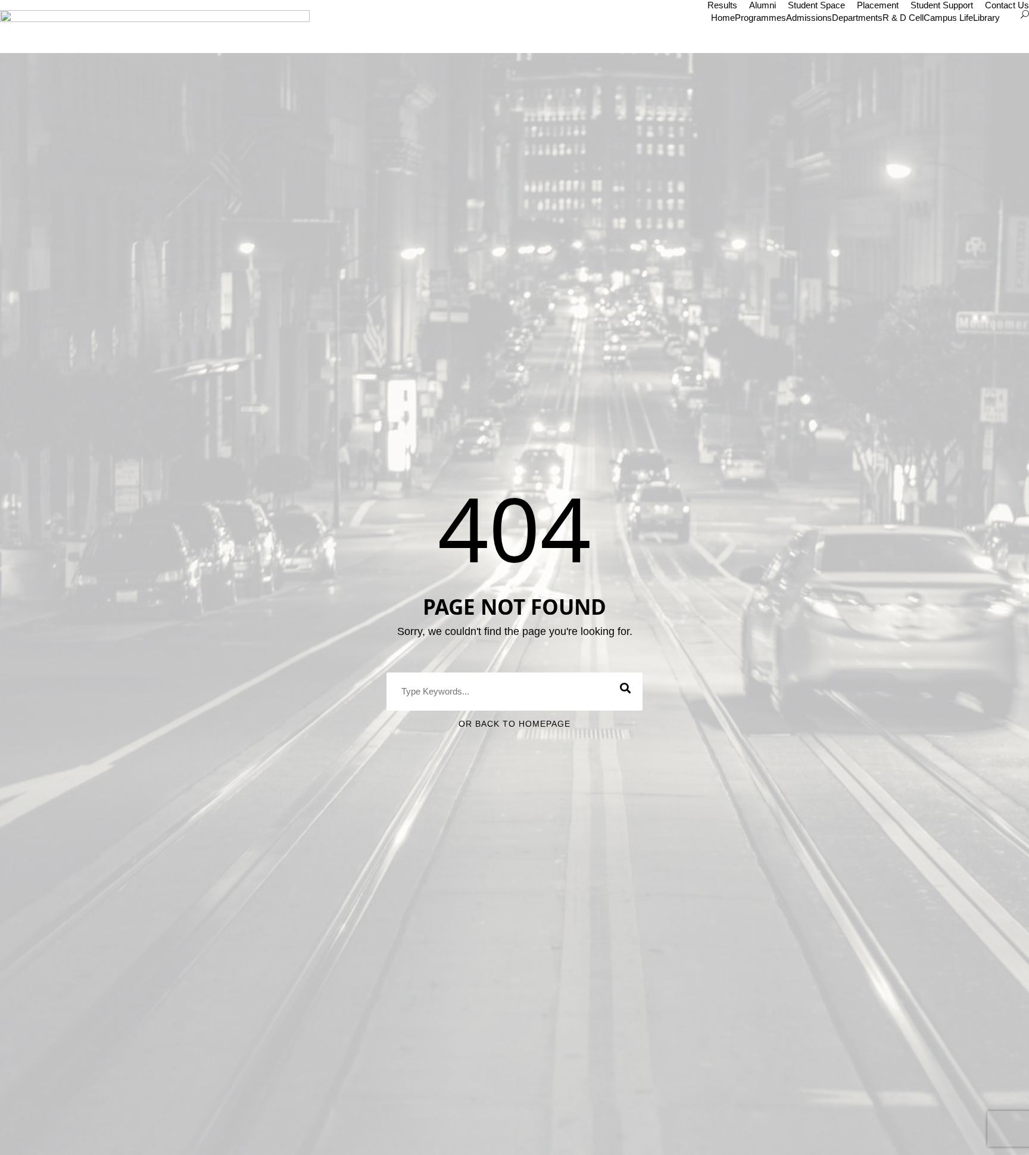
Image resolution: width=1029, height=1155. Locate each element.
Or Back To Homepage (514, 724)
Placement (878, 5)
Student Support (941, 5)
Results (722, 5)
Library (986, 18)
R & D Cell (903, 18)
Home (723, 18)
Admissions (809, 18)
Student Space (816, 5)
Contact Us (1007, 5)
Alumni (762, 5)
